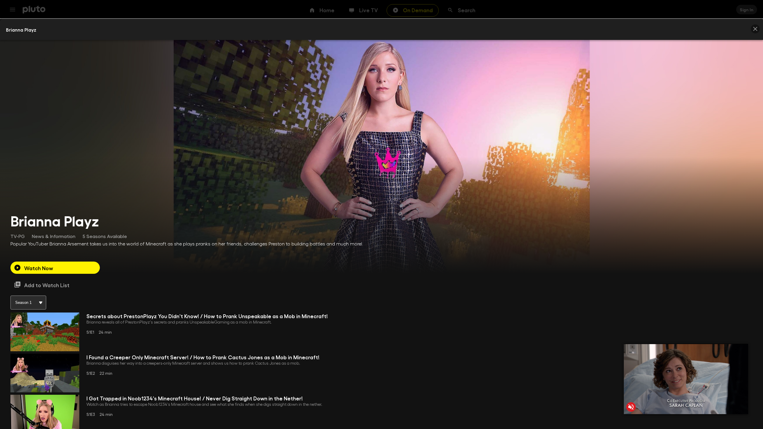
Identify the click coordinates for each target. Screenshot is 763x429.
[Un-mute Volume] (631, 407)
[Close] (755, 29)
